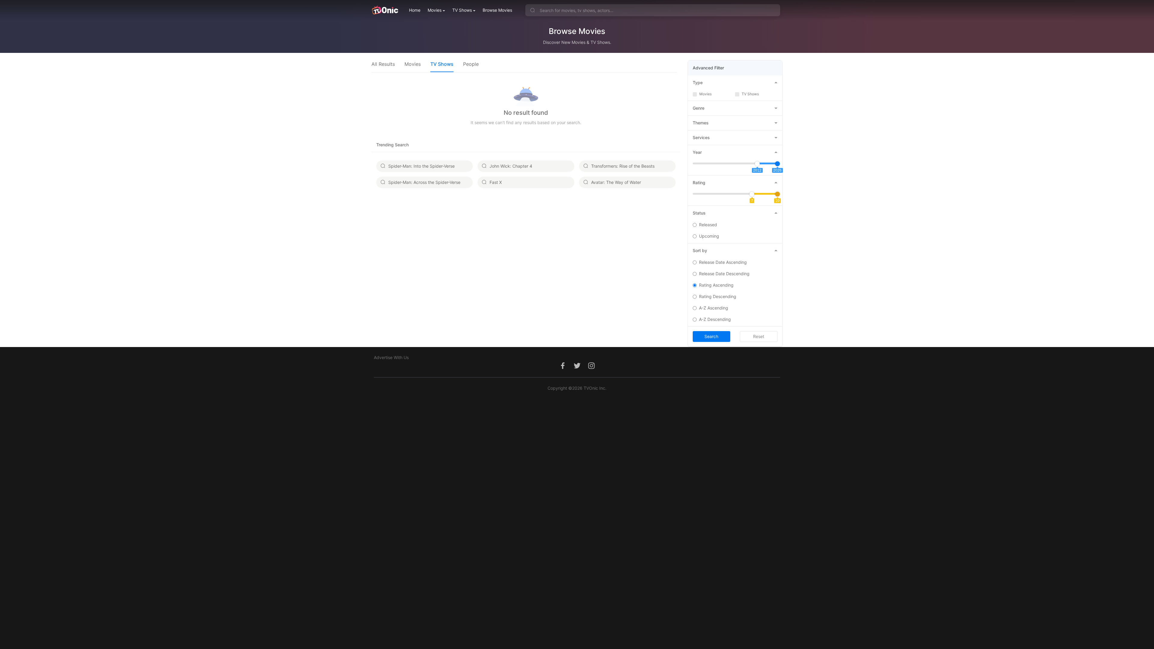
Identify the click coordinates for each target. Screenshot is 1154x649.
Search (711, 336)
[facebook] (562, 368)
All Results (383, 64)
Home (414, 10)
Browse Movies (497, 10)
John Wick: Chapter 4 (511, 166)
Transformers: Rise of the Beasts (623, 166)
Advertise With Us (391, 357)
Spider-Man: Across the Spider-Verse (424, 182)
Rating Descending (717, 296)
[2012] (757, 163)
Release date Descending (724, 273)
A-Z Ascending (713, 307)
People (471, 64)
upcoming (709, 236)
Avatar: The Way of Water (616, 182)
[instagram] (591, 368)
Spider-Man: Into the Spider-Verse (421, 166)
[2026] (777, 163)
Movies (434, 10)
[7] (751, 194)
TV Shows (462, 10)
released (708, 224)
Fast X (496, 182)
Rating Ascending (716, 285)
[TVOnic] (384, 10)
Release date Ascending (723, 262)
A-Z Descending (715, 319)
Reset (758, 336)
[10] (777, 194)
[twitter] (577, 368)
